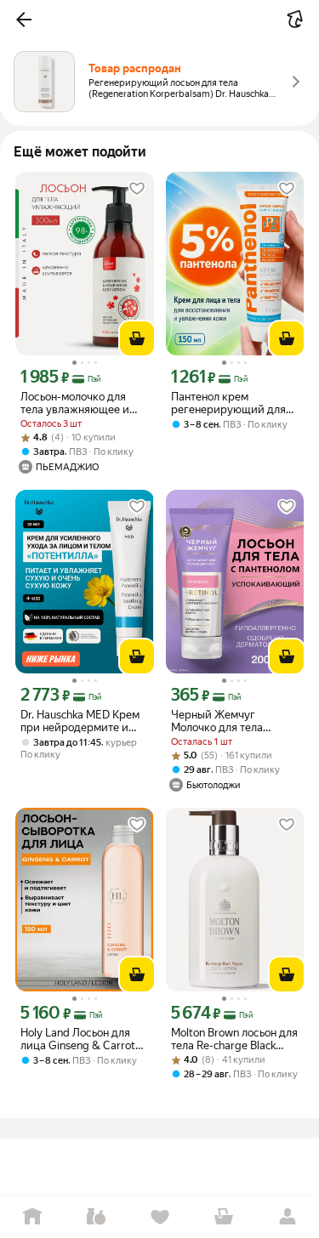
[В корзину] (137, 338)
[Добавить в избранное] (137, 189)
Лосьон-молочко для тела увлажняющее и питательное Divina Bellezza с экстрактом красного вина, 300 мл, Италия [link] (80, 403)
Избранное (159, 1217)
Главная (32, 1217)
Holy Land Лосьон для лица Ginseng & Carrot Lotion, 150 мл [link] (77, 1039)
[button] (24, 19)
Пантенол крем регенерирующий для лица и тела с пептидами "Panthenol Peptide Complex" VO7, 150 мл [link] (229, 403)
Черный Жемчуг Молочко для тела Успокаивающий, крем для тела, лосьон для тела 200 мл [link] (229, 721)
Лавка (96, 1217)
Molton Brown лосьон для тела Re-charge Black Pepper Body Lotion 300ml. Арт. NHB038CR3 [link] (234, 1039)
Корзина (223, 1217)
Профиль (287, 1217)
